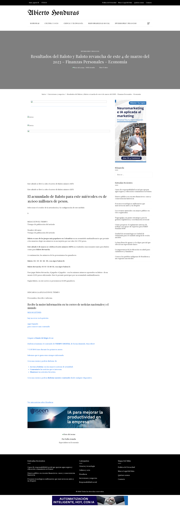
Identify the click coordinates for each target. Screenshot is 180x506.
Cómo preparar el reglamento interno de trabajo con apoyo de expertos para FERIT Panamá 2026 (131, 226)
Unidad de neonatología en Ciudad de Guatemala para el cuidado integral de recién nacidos (132, 235)
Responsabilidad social (88, 482)
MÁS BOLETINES (34, 312)
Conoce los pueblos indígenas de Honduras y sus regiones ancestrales (132, 257)
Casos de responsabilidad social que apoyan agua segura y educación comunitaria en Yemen (133, 190)
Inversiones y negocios (90, 51)
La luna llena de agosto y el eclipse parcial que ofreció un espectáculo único (133, 243)
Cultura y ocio (84, 470)
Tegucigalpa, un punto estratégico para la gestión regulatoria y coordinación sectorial (132, 219)
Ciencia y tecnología (87, 466)
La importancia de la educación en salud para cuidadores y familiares (132, 250)
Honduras (83, 474)
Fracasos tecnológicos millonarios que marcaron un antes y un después (130, 205)
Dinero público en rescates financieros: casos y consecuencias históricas (133, 197)
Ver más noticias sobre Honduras (40, 402)
